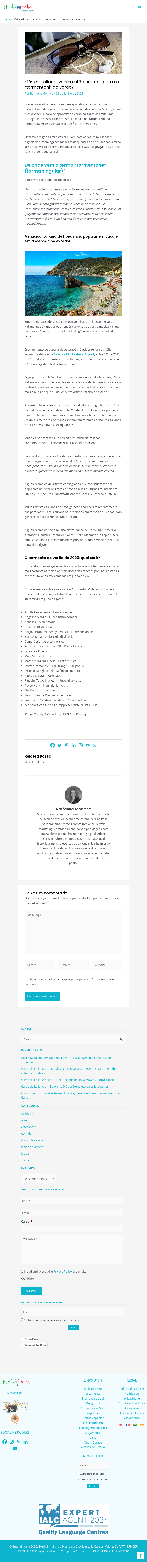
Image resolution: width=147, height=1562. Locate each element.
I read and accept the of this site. (55, 1271)
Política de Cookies (132, 1389)
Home (7, 19)
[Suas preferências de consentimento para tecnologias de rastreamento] (140, 1555)
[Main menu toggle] (139, 7)
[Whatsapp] (94, 745)
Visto (93, 1437)
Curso (26, 1221)
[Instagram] (80, 745)
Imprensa (93, 1413)
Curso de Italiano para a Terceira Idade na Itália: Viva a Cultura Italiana (68, 1080)
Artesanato (28, 1127)
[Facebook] (52, 745)
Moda (25, 1153)
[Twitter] (59, 745)
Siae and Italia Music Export (74, 354)
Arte (24, 1120)
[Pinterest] (66, 745)
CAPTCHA (27, 1279)
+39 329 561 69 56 (93, 1447)
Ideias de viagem (32, 1147)
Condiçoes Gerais (132, 1413)
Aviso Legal (132, 1408)
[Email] (87, 745)
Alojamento (93, 1433)
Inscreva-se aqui (93, 1398)
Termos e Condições (132, 1403)
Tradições (27, 1160)
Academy (27, 1113)
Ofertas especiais (93, 1418)
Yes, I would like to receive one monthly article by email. (51, 1319)
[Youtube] (15, 1449)
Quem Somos (93, 1442)
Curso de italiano (32, 1140)
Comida (26, 1133)
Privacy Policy (62, 1271)
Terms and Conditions (35, 1345)
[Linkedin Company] (25, 1441)
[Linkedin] (73, 745)
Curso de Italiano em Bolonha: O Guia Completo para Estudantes (65, 1086)
